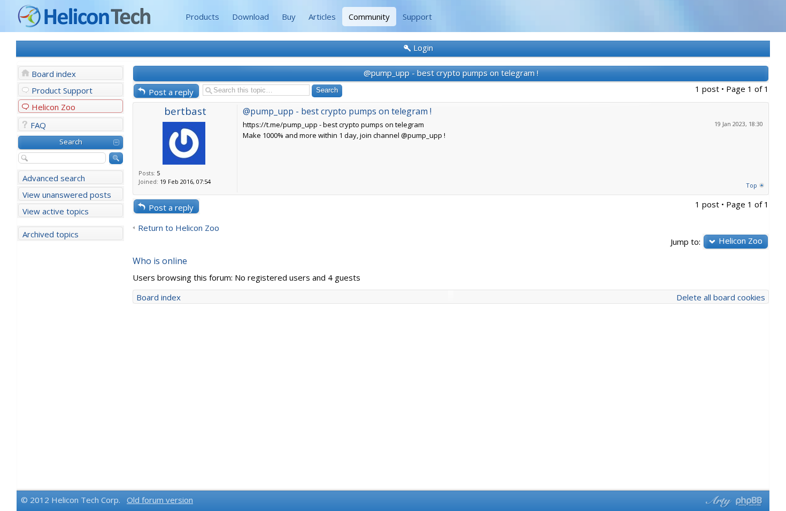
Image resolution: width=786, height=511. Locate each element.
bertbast (185, 111)
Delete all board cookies (720, 297)
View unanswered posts (66, 194)
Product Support (62, 90)
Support (417, 16)
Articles (322, 16)
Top (751, 185)
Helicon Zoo (53, 107)
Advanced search (53, 178)
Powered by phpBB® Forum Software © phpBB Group (749, 501)
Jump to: (685, 241)
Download (250, 16)
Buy (289, 16)
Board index (54, 73)
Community (369, 16)
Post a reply (171, 92)
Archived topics (50, 234)
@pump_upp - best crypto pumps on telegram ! (451, 72)
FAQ (38, 125)
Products (202, 16)
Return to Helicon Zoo (178, 228)
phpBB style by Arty (717, 501)
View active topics (55, 211)
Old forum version (160, 499)
